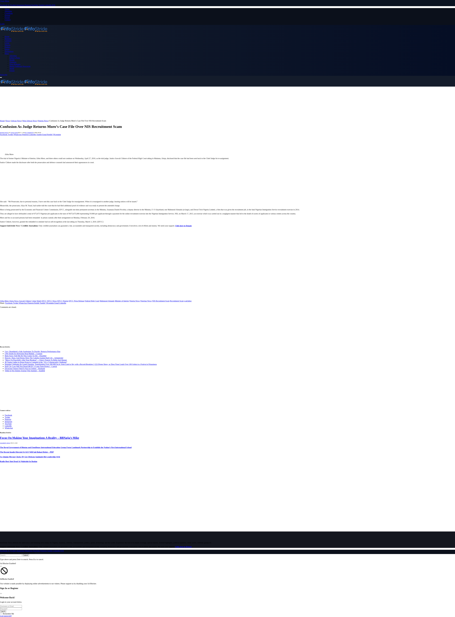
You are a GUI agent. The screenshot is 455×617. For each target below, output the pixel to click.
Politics (7, 47)
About (7, 9)
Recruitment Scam (177, 301)
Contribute (9, 13)
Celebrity (8, 41)
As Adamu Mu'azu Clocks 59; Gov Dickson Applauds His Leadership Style (30, 457)
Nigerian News (146, 301)
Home (7, 36)
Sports (7, 49)
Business (8, 39)
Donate (7, 15)
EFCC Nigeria (62, 301)
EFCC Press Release (76, 301)
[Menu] (1, 77)
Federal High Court (92, 301)
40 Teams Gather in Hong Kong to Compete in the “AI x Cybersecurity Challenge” (36, 362)
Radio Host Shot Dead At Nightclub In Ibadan (18, 461)
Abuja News (14, 301)
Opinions (12, 62)
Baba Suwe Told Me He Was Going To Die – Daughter (25, 356)
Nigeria (7, 45)
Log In (3, 611)
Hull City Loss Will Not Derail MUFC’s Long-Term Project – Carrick (31, 366)
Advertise (8, 11)
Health (11, 60)
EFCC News (52, 301)
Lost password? (6, 616)
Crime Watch (36, 301)
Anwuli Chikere (25, 301)
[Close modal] (1, 566)
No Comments (29, 132)
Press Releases (14, 64)
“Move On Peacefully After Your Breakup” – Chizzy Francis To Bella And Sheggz (36, 360)
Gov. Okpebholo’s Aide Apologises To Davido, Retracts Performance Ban (32, 351)
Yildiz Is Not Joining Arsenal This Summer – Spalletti (25, 371)
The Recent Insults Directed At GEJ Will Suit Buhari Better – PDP (27, 452)
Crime (7, 43)
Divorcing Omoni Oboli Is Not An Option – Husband (25, 369)
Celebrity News (5, 443)
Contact (8, 20)
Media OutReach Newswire (19, 66)
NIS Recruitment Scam (160, 301)
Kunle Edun (14, 132)
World (11, 68)
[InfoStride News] (23, 32)
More (7, 54)
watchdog (187, 301)
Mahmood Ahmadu (107, 301)
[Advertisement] (71, 103)
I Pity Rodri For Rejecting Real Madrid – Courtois (23, 354)
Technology (9, 51)
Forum (7, 18)
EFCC (44, 301)
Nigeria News (4, 132)
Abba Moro (4, 301)
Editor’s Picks (14, 58)
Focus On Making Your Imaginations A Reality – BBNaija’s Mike (39, 437)
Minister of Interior (122, 301)
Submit (25, 555)
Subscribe (3, 75)
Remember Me (8, 614)
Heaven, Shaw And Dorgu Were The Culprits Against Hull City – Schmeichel (34, 358)
